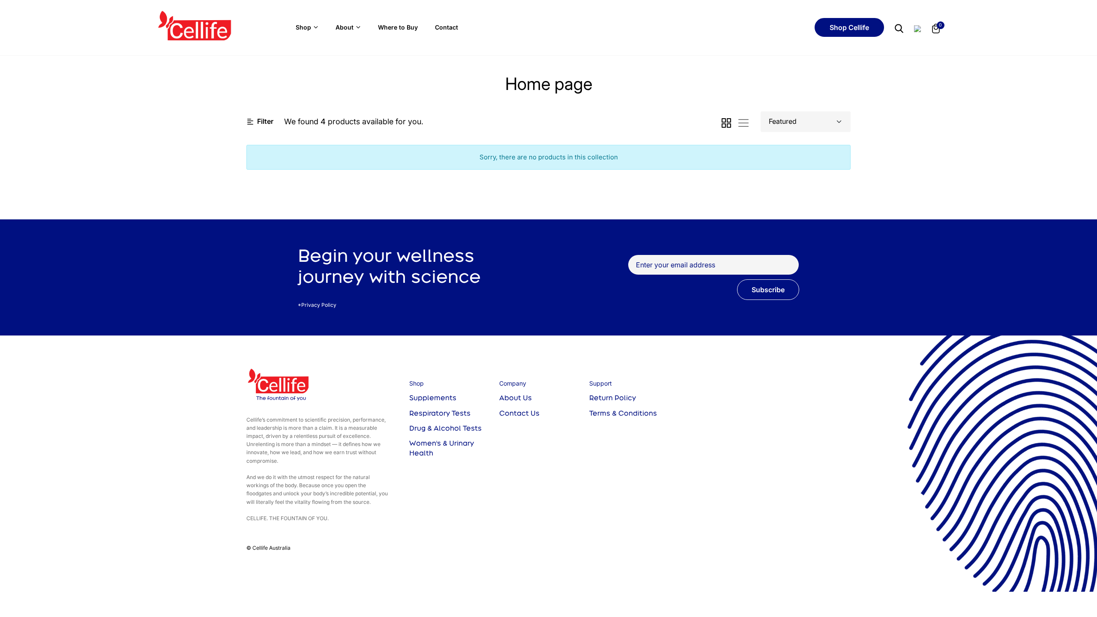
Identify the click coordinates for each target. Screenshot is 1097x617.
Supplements (432, 397)
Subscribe (768, 289)
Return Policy (612, 397)
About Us (515, 397)
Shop (303, 27)
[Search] (899, 27)
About (345, 27)
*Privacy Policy (317, 305)
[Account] (917, 27)
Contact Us (519, 413)
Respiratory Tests (440, 413)
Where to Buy (398, 27)
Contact (446, 27)
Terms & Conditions (623, 413)
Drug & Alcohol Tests (445, 428)
